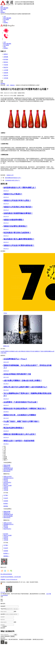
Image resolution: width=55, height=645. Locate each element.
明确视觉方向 (6, 466)
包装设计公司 (10, 175)
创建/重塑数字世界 (8, 468)
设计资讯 (4, 352)
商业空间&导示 (7, 482)
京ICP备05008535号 (44, 582)
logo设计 (3, 351)
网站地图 (3, 592)
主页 (4, 16)
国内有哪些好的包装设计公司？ (13, 177)
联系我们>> (6, 553)
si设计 (16, 351)
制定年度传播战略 (8, 469)
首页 (8, 85)
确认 (16, 634)
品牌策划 (46, 351)
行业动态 (5, 498)
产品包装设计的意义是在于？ (12, 180)
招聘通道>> (6, 556)
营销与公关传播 (7, 485)
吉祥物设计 (12, 351)
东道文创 (5, 488)
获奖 (4, 21)
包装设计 (12, 85)
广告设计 (42, 351)
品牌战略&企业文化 (8, 478)
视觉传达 (5, 479)
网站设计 (23, 351)
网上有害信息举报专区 (6, 574)
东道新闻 (5, 501)
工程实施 (5, 490)
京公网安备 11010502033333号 (7, 583)
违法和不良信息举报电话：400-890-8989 (11, 576)
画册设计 (37, 351)
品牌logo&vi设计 (7, 476)
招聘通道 (3, 83)
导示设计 (33, 351)
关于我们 (5, 495)
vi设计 (19, 351)
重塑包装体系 (6, 471)
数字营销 (5, 484)
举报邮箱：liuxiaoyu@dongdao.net (9, 579)
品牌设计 (7, 351)
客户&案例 (6, 19)
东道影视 (5, 487)
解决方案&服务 (7, 18)
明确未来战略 (6, 465)
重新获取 (12, 636)
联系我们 (5, 22)
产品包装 (5, 481)
